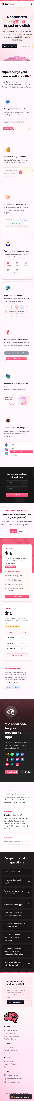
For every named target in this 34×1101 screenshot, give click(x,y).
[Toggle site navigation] (31, 4)
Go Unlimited (12, 772)
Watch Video (26, 46)
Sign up (17, 495)
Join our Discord (12, 1075)
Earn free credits (14, 687)
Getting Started (9, 1061)
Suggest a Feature (10, 1064)
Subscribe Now (17, 596)
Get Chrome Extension (11, 1030)
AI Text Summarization (11, 1036)
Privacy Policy (8, 1053)
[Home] (7, 4)
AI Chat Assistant (9, 1033)
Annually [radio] (20, 531)
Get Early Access (10, 46)
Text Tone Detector (10, 1039)
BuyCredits (17, 655)
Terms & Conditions (10, 1050)
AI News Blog (8, 1047)
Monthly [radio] (13, 531)
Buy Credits (26, 772)
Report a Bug (8, 1067)
